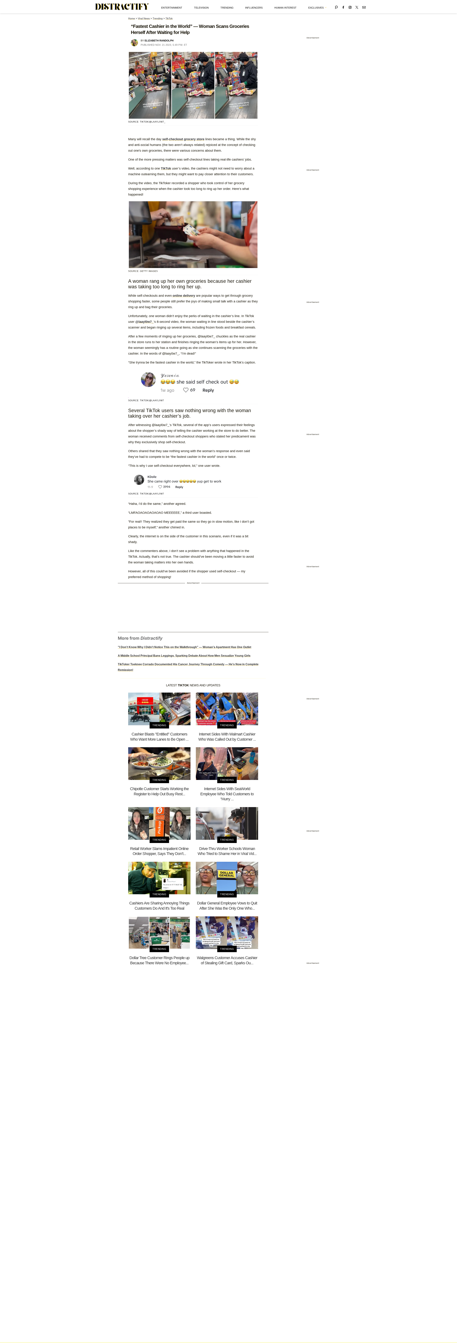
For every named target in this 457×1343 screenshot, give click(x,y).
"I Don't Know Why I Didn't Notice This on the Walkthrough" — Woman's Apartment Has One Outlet (184, 647)
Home (131, 18)
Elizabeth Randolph (159, 40)
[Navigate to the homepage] (122, 7)
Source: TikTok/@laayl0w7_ (146, 122)
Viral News (144, 18)
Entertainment (171, 7)
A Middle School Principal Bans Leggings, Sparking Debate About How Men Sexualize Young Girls (184, 655)
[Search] (336, 6)
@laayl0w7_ (144, 322)
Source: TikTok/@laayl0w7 (146, 400)
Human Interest (285, 7)
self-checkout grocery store (183, 139)
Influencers (254, 7)
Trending (226, 7)
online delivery (183, 295)
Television (201, 7)
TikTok (169, 18)
